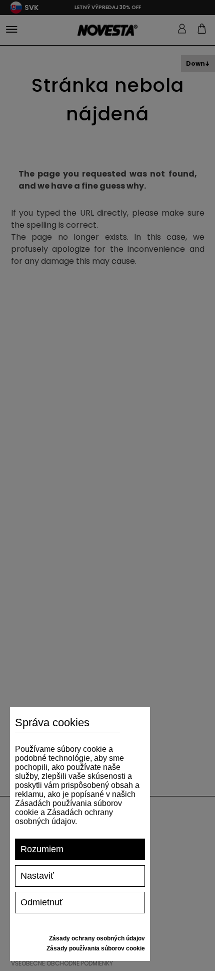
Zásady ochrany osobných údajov (97, 938)
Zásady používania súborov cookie (95, 948)
